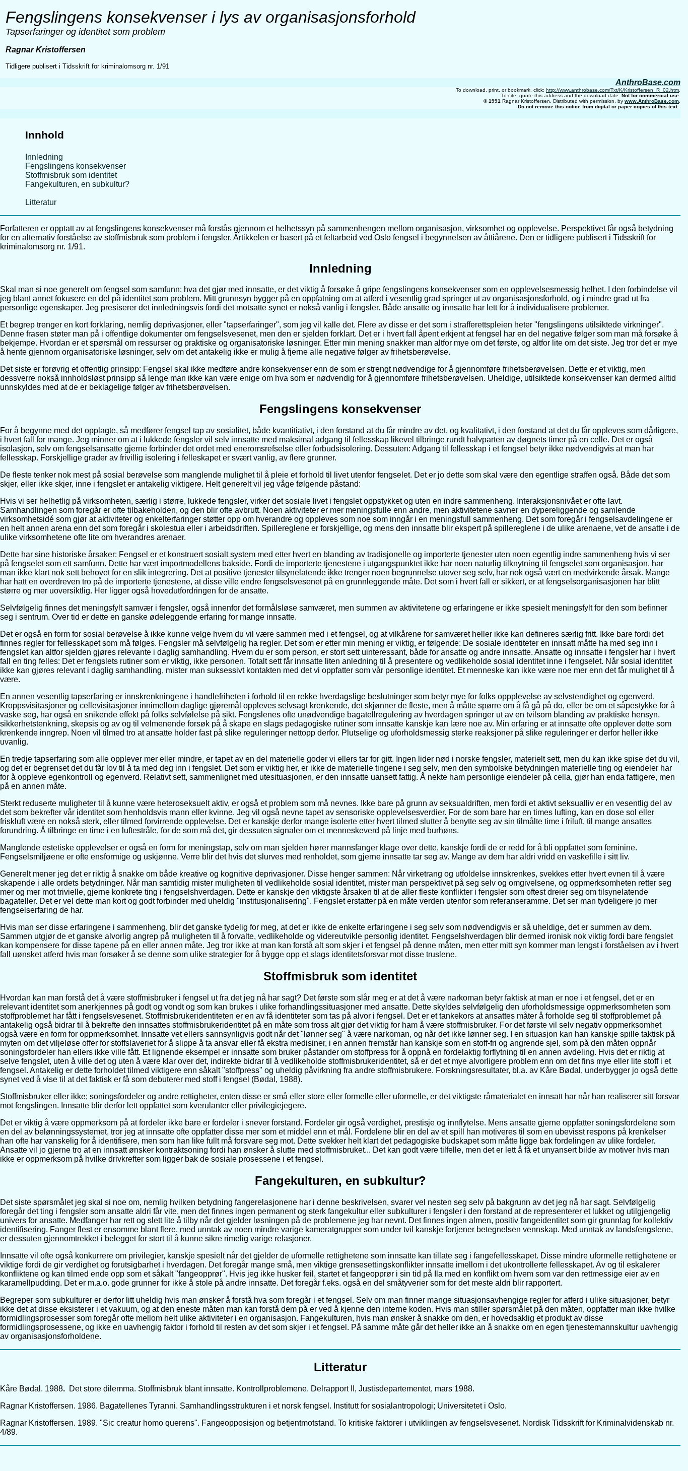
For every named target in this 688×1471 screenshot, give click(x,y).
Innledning (44, 157)
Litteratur (40, 202)
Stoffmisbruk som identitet (71, 175)
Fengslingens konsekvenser (75, 166)
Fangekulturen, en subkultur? (77, 184)
